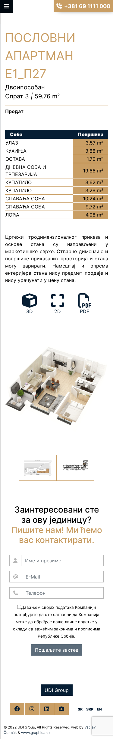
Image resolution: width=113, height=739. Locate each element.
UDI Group (57, 690)
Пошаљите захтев (56, 650)
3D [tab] (29, 311)
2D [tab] (57, 311)
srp (89, 709)
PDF (84, 311)
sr (80, 709)
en (99, 709)
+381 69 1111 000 (87, 6)
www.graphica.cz (36, 732)
